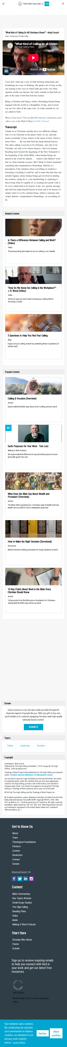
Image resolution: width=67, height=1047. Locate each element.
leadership (25, 745)
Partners (16, 846)
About (8, 10)
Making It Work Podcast (24, 924)
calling (10, 745)
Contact (16, 859)
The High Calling (20, 907)
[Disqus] (33, 661)
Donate (8, 16)
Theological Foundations (24, 842)
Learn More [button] (19, 1042)
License (16, 850)
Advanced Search (20, 872)
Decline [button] (43, 1033)
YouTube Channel (41, 121)
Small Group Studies (22, 902)
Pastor (15, 944)
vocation (41, 745)
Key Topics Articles (21, 898)
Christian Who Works (22, 939)
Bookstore (17, 855)
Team (15, 837)
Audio (15, 920)
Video (15, 915)
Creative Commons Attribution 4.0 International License (31, 775)
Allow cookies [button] (56, 1033)
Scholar (16, 948)
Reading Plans (19, 911)
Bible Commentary (21, 893)
